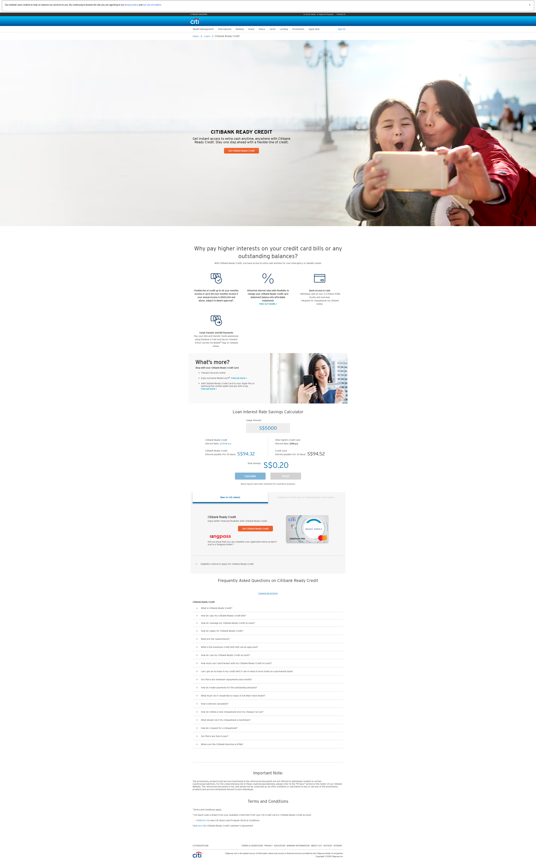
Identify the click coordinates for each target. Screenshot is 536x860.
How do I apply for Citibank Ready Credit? (222, 631)
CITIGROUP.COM (200, 846)
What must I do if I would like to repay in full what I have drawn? (233, 695)
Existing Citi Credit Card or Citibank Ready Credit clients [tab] (305, 497)
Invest (251, 29)
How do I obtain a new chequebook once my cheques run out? (232, 712)
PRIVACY (268, 846)
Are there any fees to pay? (214, 736)
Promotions (298, 29)
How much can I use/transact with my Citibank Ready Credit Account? (236, 663)
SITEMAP (337, 846)
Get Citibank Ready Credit (241, 150)
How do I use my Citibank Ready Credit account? (225, 655)
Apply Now (314, 29)
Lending (284, 29)
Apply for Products (326, 14)
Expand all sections (268, 593)
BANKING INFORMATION (298, 846)
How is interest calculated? (214, 703)
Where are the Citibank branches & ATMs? (222, 744)
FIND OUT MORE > (268, 304)
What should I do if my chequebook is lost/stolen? (226, 720)
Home (196, 36)
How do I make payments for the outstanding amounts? (229, 687)
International (224, 29)
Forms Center (311, 14)
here (204, 820)
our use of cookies (152, 5)
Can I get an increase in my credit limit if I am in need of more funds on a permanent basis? (247, 671)
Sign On (341, 29)
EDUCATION (279, 846)
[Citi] (195, 21)
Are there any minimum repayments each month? (226, 679)
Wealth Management (203, 29)
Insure (262, 29)
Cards (272, 29)
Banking (240, 29)
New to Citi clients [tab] (230, 497)
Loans (207, 36)
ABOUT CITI (316, 846)
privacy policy (131, 5)
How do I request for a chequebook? (219, 728)
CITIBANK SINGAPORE (199, 14)
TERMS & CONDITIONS (252, 846)
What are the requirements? (215, 639)
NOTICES (327, 846)
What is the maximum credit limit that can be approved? (229, 647)
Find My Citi (341, 14)
